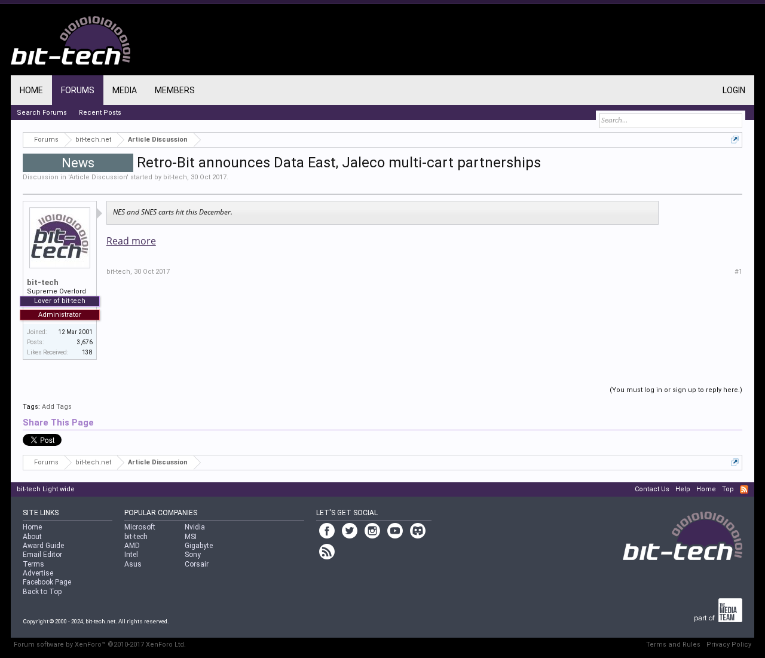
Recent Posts (100, 113)
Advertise (38, 573)
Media (124, 90)
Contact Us (652, 489)
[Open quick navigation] (735, 139)
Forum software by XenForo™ (100, 644)
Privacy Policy (728, 644)
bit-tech (175, 177)
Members (175, 90)
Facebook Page (47, 582)
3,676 (85, 342)
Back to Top (42, 591)
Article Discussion (98, 177)
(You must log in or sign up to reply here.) (676, 390)
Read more (131, 240)
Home (31, 90)
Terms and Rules (673, 644)
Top (728, 489)
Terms (33, 564)
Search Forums (42, 113)
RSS (744, 489)
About (32, 536)
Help (682, 489)
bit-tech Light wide (46, 489)
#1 (738, 272)
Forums (77, 90)
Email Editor (42, 554)
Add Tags (57, 407)
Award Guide (43, 545)
